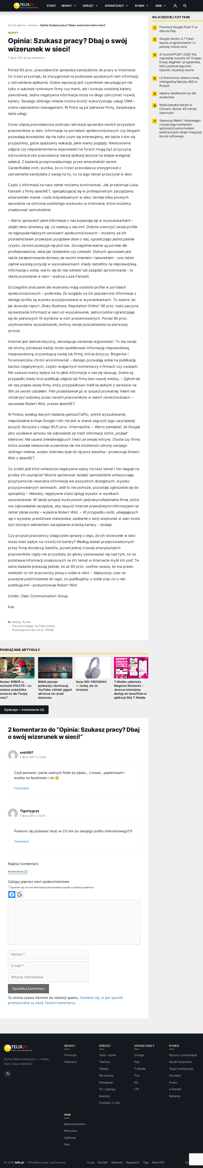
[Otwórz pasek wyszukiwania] (185, 5)
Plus (137, 1075)
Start (51, 5)
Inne (158, 5)
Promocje (70, 1055)
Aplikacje (70, 1137)
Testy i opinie (107, 1055)
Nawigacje (106, 1082)
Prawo (173, 1082)
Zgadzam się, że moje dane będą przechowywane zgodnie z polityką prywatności (52, 887)
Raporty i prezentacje (183, 1055)
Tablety (104, 1068)
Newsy (66, 5)
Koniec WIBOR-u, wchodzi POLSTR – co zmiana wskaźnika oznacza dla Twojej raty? (15, 689)
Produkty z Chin (109, 1102)
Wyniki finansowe (180, 1061)
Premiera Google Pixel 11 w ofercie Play (178, 29)
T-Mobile (140, 1068)
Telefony (104, 1061)
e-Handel (175, 1089)
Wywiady (175, 1075)
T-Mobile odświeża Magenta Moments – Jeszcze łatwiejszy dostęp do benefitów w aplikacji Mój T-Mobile (130, 689)
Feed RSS (158, 1162)
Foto (67, 1144)
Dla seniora (106, 1075)
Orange (139, 1055)
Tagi (145, 1162)
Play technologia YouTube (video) (33, 626)
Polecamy (70, 1061)
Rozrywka (70, 1130)
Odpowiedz (21, 788)
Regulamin (133, 1162)
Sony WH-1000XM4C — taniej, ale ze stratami (91, 686)
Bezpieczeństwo (74, 1123)
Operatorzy (114, 5)
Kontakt (103, 1162)
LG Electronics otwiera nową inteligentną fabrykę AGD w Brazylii (179, 82)
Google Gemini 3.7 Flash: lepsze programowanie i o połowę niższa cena (177, 43)
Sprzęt (88, 5)
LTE (136, 1089)
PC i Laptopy (107, 1089)
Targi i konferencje (181, 1068)
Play (137, 1061)
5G (136, 1082)
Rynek (140, 5)
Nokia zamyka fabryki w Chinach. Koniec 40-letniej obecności (177, 109)
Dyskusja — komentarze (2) (24, 710)
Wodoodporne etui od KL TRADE (33, 630)
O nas (91, 1162)
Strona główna (17, 25)
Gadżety (104, 1096)
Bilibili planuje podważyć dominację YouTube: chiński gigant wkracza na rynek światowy (55, 689)
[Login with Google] (19, 894)
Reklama (174, 1096)
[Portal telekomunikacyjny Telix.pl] (18, 1048)
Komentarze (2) (18, 871)
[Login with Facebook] (11, 894)
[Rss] (7, 1073)
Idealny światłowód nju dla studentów (177, 95)
